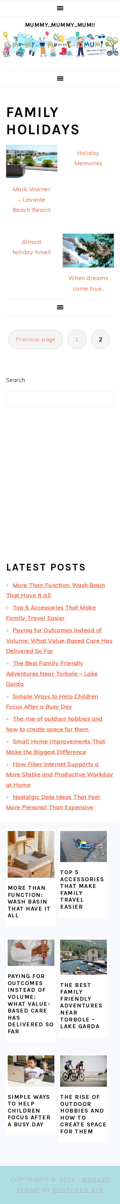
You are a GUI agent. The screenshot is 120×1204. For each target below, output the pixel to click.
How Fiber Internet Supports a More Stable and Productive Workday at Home (59, 774)
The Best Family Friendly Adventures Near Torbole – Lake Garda (52, 673)
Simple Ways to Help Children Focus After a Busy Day (29, 1110)
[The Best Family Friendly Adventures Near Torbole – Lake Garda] (83, 957)
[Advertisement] (60, 489)
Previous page (36, 339)
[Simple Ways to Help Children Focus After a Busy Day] (31, 1070)
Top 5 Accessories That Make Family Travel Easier (82, 889)
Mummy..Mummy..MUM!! (60, 24)
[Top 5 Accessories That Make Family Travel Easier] (83, 846)
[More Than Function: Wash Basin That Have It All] (31, 854)
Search (15, 380)
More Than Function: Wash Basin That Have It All (29, 901)
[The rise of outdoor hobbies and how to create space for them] (83, 1070)
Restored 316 (78, 1190)
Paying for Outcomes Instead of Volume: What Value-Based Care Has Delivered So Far (59, 640)
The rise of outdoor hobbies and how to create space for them (83, 1114)
